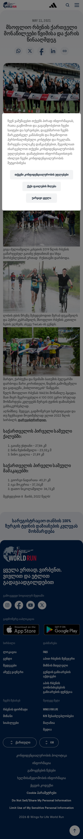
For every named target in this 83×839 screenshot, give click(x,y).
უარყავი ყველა (41, 198)
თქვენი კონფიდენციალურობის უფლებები (42, 174)
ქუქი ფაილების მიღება (41, 186)
